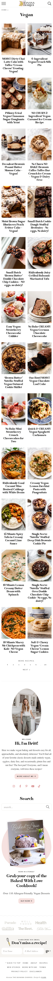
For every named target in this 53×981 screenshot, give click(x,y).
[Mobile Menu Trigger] (4, 5)
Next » (26, 669)
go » (48, 951)
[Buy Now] (26, 843)
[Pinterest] (26, 786)
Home (4, 10)
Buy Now (26, 901)
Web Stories (13, 967)
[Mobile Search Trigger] (49, 5)
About (34, 963)
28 (45, 664)
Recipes (43, 963)
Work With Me (29, 967)
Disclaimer (36, 971)
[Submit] (48, 807)
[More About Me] (26, 712)
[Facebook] (20, 786)
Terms (42, 967)
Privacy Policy (19, 971)
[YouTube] (33, 786)
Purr (43, 977)
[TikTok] (39, 786)
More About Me (25, 776)
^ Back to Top (13, 963)
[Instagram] (14, 786)
